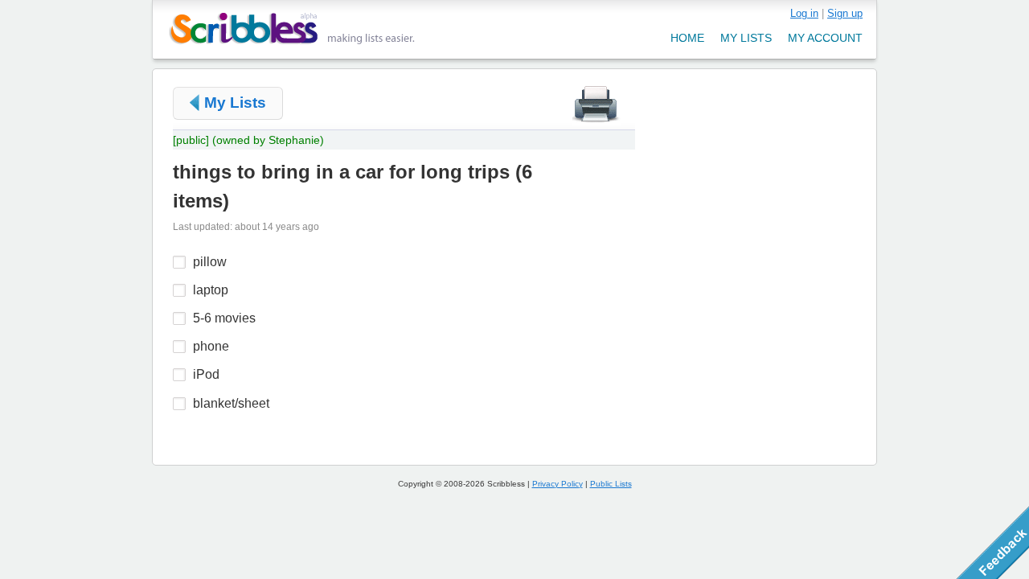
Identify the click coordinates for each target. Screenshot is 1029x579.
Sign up (845, 13)
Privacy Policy (557, 483)
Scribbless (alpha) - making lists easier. (292, 28)
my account (825, 37)
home (687, 37)
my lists (746, 37)
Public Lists (611, 483)
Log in (804, 13)
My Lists (235, 102)
